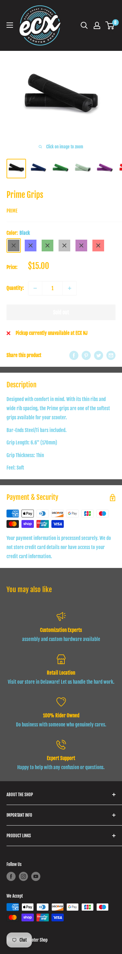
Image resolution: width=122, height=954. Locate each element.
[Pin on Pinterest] (86, 355)
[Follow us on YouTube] (35, 876)
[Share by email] (110, 355)
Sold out (61, 312)
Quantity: (15, 288)
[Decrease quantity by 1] (35, 288)
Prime (12, 211)
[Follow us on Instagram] (23, 876)
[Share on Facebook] (73, 355)
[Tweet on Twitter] (98, 355)
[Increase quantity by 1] (69, 288)
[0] (110, 25)
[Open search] (84, 25)
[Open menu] (10, 25)
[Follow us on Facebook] (11, 876)
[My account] (97, 25)
